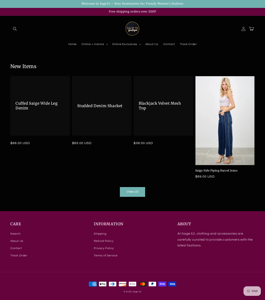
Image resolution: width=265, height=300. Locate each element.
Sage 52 (136, 292)
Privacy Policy (104, 248)
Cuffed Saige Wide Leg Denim (37, 105)
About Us (16, 241)
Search (15, 233)
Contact (16, 248)
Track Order (18, 255)
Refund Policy (103, 241)
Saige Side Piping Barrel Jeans (216, 170)
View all (133, 191)
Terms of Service (106, 255)
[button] (14, 28)
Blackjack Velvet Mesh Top (160, 105)
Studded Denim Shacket (100, 105)
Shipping (100, 233)
